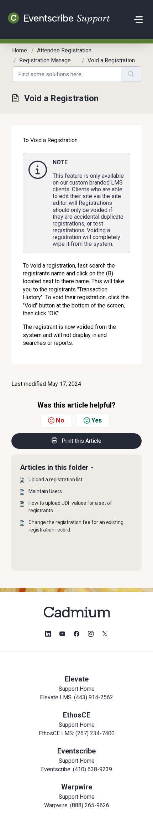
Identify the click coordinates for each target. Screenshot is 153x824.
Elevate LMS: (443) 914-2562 (76, 697)
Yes (96, 420)
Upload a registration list (55, 479)
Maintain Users (45, 491)
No (60, 420)
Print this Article (81, 440)
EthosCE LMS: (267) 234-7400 (77, 733)
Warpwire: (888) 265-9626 (76, 805)
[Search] (131, 74)
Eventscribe (76, 751)
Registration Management (51, 60)
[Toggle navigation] (138, 19)
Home (19, 50)
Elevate (77, 679)
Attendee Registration (64, 50)
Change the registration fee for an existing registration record (75, 526)
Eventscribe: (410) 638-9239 (76, 769)
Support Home (77, 688)
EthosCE (76, 715)
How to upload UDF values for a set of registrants (70, 506)
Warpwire (76, 787)
